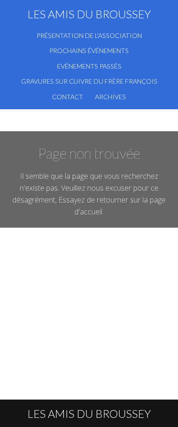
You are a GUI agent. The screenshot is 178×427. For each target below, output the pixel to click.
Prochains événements (89, 50)
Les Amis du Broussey (89, 14)
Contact (67, 97)
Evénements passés (89, 66)
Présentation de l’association (89, 35)
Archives (110, 97)
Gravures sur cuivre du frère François (89, 81)
